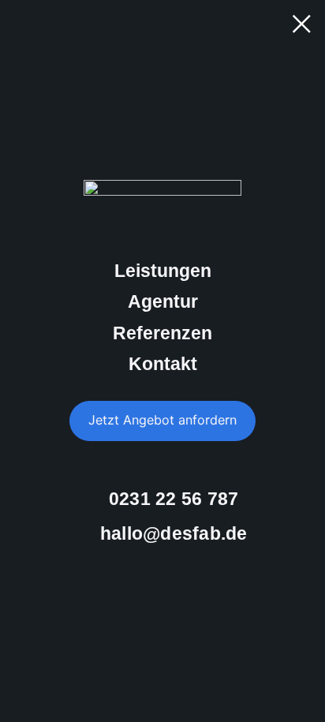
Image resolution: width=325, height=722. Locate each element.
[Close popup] (301, 23)
